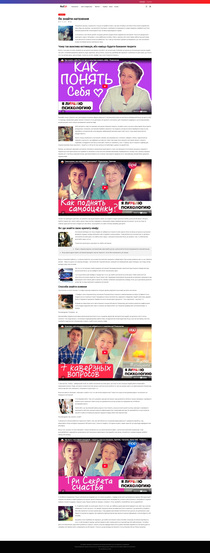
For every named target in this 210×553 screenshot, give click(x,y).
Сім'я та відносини (86, 6)
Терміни (105, 6)
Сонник (116, 6)
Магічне (97, 6)
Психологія (74, 6)
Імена (110, 6)
